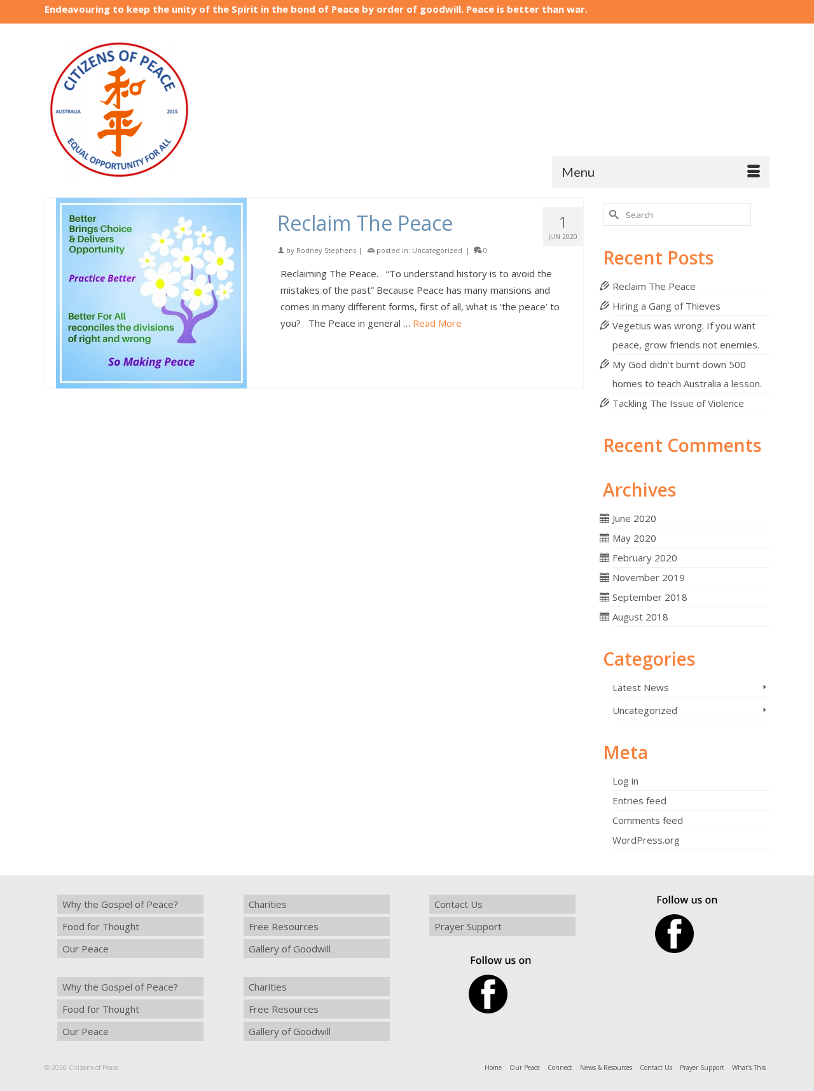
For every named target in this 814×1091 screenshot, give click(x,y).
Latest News (640, 687)
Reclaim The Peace (654, 286)
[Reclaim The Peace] (151, 293)
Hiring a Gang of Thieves (666, 305)
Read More (437, 323)
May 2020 (634, 538)
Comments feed (647, 820)
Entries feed (639, 800)
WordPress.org (646, 840)
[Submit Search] (612, 214)
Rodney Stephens (326, 250)
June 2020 (634, 518)
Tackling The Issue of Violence (678, 403)
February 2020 (644, 557)
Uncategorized (437, 250)
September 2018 (649, 597)
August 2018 (640, 616)
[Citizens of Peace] (159, 110)
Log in (625, 780)
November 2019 (648, 577)
